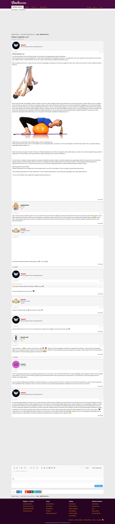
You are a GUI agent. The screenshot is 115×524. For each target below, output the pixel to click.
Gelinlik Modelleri (73, 506)
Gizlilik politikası (87, 519)
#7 (102, 345)
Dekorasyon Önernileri (28, 506)
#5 (102, 307)
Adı (13, 478)
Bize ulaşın (71, 519)
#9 (102, 399)
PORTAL (27, 7)
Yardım (93, 519)
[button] (34, 7)
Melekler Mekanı (17, 7)
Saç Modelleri (49, 506)
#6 (102, 326)
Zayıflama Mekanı (96, 513)
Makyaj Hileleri (95, 511)
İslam (93, 508)
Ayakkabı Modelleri (27, 503)
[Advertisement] (57, 23)
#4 (102, 281)
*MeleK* (15, 39)
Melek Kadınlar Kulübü (28, 508)
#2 (102, 213)
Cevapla (101, 199)
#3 (102, 237)
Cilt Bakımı (48, 511)
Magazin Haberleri (73, 508)
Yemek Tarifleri (49, 508)
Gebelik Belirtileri (50, 503)
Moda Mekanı (72, 503)
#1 (102, 52)
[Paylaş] (100, 52)
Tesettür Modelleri (73, 513)
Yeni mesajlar (14, 9)
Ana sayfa (99, 519)
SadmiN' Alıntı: (16, 284)
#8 (102, 371)
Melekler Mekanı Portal (51, 513)
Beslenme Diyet (95, 506)
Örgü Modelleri (72, 511)
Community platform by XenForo (57, 522)
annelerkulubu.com (27, 511)
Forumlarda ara (22, 9)
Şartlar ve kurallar (79, 519)
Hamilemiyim (43, 7)
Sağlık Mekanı (95, 503)
